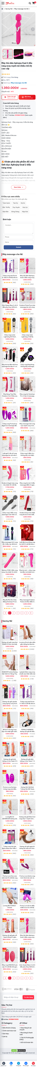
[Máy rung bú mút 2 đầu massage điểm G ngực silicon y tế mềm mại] (27, 473)
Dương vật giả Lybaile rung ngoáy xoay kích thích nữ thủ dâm (10, 703)
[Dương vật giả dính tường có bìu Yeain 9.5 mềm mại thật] (10, 749)
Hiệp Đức (25, 212)
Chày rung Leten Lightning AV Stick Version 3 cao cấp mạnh (10, 337)
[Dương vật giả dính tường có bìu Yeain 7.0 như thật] (27, 749)
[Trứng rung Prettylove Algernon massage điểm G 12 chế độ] (10, 414)
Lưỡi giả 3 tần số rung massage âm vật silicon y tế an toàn (9, 455)
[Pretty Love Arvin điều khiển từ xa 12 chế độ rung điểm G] (27, 896)
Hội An (23, 203)
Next (33, 54)
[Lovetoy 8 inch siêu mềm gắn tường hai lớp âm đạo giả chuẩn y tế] (27, 632)
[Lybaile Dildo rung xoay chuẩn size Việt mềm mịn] (27, 662)
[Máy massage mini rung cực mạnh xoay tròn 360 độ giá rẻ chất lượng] (27, 414)
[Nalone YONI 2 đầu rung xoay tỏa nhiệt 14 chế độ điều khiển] (10, 560)
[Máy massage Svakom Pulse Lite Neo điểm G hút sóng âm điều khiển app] (27, 590)
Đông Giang (15, 212)
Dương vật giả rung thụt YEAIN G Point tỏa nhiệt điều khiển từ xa (10, 644)
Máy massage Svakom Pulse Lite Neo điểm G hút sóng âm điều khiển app (27, 602)
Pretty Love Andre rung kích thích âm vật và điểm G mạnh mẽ (27, 878)
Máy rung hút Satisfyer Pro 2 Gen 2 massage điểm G (27, 396)
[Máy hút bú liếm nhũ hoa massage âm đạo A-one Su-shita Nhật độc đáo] (10, 355)
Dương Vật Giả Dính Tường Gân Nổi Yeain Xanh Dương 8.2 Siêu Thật (27, 790)
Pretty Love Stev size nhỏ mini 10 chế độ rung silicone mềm (9, 878)
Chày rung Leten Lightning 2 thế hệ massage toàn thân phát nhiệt (27, 337)
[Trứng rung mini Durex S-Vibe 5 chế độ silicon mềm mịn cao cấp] (10, 266)
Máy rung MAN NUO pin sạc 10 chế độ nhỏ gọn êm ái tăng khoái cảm (9, 967)
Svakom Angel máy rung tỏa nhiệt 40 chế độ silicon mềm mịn (10, 485)
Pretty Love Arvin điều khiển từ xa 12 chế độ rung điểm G (27, 907)
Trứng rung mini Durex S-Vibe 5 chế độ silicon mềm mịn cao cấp (9, 277)
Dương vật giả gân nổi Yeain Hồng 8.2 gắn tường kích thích (10, 937)
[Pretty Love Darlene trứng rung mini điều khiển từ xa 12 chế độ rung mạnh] (10, 777)
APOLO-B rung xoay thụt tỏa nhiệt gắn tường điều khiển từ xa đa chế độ (10, 732)
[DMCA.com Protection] (18, 1050)
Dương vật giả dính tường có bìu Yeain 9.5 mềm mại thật (9, 761)
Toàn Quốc (6, 203)
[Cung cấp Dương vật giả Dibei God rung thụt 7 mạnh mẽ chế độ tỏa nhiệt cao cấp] (27, 807)
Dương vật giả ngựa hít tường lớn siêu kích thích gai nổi (27, 848)
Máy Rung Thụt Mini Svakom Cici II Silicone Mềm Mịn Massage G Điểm (9, 397)
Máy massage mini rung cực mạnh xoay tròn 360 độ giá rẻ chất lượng (27, 426)
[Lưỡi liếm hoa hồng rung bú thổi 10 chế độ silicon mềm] (27, 532)
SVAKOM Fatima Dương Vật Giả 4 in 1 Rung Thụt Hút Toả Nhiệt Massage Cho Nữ (9, 675)
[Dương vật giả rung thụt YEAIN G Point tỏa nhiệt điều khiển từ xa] (10, 632)
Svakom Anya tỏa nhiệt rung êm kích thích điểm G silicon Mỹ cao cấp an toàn (27, 515)
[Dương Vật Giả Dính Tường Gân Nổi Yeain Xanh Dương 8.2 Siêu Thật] (27, 777)
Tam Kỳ (15, 203)
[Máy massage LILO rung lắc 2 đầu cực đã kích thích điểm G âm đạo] (10, 532)
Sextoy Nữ (7, 621)
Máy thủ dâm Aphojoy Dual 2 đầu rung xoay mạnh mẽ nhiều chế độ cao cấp (27, 278)
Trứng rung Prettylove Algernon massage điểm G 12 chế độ (10, 425)
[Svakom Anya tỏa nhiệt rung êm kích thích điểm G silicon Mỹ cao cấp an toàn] (27, 503)
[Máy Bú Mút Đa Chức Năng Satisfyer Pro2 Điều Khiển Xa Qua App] (10, 590)
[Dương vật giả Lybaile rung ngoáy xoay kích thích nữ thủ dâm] (10, 692)
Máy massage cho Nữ (19, 83)
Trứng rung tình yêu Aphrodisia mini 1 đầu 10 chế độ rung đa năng (9, 848)
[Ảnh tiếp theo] (33, 29)
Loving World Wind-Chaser (9, 906)
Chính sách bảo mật (9, 1031)
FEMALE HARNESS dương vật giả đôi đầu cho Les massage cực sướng (27, 732)
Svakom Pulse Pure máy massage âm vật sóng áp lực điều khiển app (27, 307)
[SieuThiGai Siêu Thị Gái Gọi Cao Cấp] (10, 3)
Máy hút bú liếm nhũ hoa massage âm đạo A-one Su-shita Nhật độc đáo (10, 366)
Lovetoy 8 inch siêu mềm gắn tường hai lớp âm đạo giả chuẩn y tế (27, 644)
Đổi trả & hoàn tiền (27, 1042)
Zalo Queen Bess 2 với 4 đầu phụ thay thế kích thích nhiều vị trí (10, 307)
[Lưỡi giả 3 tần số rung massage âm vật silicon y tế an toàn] (10, 443)
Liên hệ (5, 1036)
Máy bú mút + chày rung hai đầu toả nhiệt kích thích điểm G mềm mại (27, 572)
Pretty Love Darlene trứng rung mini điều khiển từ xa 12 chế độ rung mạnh (10, 790)
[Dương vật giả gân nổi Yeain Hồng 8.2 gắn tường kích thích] (10, 925)
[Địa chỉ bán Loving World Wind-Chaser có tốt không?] (10, 896)
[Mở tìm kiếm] (29, 3)
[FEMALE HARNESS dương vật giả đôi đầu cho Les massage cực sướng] (27, 720)
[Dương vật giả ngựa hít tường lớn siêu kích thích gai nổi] (27, 837)
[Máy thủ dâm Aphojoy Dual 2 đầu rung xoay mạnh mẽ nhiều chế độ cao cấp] (27, 266)
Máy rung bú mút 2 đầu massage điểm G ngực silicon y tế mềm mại (27, 485)
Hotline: (10, 1019)
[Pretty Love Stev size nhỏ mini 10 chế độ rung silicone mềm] (10, 866)
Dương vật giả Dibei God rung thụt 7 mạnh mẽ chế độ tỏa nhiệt (27, 818)
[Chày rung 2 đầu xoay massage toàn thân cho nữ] (10, 503)
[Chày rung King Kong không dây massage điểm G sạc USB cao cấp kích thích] (27, 355)
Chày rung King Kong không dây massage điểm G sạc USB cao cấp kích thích (27, 367)
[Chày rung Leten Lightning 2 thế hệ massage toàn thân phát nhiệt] (27, 325)
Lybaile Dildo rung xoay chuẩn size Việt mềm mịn (27, 673)
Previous (3, 54)
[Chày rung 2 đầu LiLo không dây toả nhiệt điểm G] (27, 443)
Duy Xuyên (16, 207)
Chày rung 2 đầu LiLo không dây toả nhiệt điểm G (27, 455)
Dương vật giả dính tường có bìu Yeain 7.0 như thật (27, 761)
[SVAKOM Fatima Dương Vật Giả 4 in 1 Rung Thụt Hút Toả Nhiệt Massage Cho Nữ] (10, 662)
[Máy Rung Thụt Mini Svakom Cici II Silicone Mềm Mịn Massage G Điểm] (10, 384)
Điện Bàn (5, 212)
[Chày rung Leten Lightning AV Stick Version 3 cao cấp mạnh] (10, 325)
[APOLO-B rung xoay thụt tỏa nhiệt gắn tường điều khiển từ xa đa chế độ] (10, 720)
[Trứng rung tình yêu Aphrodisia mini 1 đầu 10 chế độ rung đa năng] (10, 837)
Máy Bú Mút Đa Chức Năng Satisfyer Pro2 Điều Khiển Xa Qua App (9, 601)
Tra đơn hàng (28, 997)
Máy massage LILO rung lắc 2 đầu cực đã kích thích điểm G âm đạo (10, 544)
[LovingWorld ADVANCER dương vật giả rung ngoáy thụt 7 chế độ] (10, 807)
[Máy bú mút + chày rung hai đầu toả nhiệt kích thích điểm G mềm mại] (27, 560)
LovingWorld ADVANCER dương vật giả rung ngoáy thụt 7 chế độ (9, 819)
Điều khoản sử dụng (9, 1028)
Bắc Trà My (6, 207)
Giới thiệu (6, 1034)
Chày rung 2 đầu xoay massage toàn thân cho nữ (10, 514)
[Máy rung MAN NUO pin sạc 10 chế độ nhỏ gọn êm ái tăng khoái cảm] (10, 955)
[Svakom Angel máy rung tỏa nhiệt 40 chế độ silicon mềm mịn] (10, 473)
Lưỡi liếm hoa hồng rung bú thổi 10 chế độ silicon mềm (27, 544)
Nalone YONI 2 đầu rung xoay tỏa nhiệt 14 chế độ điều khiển (10, 572)
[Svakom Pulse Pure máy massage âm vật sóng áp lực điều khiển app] (27, 295)
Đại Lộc (25, 207)
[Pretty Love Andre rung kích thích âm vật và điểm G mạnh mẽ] (27, 866)
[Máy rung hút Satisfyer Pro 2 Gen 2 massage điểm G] (27, 384)
